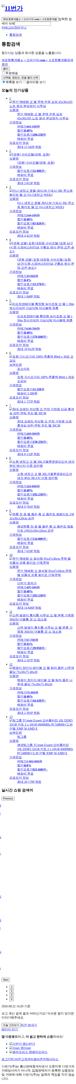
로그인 (6, 1059)
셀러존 (38, 1059)
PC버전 (16, 1059)
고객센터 (27, 1059)
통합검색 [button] (15, 34)
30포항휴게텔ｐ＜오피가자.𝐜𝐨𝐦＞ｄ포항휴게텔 (30, 19)
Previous (8, 798)
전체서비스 (50, 1059)
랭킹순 (20, 77)
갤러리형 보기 (36, 82)
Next (5, 979)
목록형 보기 (14, 82)
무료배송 (11, 73)
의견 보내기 (29, 1025)
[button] (33, 24)
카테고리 (8, 27)
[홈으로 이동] (12, 8)
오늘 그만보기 (11, 1025)
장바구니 (20, 27)
